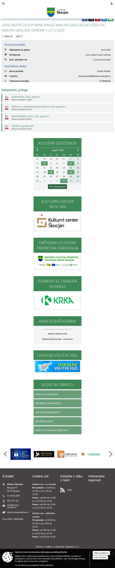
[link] (85, 18)
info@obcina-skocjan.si (13, 506)
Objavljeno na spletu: (19, 49)
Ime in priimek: (16, 71)
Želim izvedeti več (101, 553)
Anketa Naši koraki (57, 333)
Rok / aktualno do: (18, 59)
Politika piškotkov (46, 565)
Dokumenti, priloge (14, 90)
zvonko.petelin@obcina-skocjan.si (94, 76)
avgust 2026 (58, 150)
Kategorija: (15, 54)
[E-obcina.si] (67, 454)
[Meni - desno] (112, 3)
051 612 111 (13, 501)
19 (51, 172)
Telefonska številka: (19, 81)
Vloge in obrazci (57, 384)
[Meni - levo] (3, 3)
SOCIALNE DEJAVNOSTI (47, 412)
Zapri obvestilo (100, 557)
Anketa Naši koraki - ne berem (57, 338)
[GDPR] (20, 454)
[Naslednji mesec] (78, 150)
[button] (5, 454)
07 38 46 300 (13, 496)
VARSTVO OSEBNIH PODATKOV (51, 430)
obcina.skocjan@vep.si (18, 512)
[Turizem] (90, 454)
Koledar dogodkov (57, 143)
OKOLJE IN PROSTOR (46, 394)
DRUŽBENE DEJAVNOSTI (48, 403)
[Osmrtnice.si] (44, 454)
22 (71, 172)
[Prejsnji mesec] (37, 150)
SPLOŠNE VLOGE (44, 421)
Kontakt (8, 476)
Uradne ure (40, 476)
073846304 (105, 81)
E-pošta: (13, 76)
